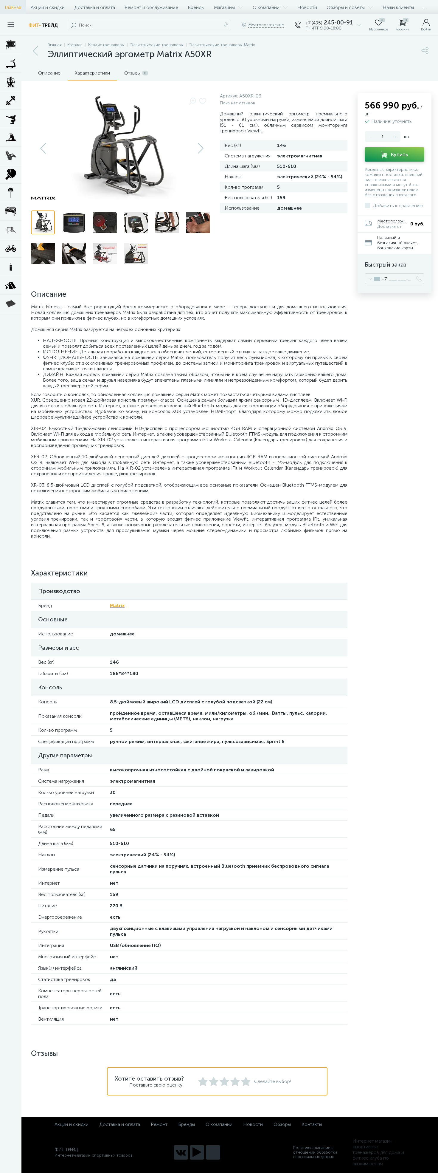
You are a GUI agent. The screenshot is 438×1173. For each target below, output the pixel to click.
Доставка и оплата (94, 7)
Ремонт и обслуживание (151, 7)
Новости (307, 7)
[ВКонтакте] (181, 1152)
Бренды (196, 7)
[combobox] (376, 279)
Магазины (224, 7)
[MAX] (213, 1152)
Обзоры (282, 1124)
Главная (13, 7)
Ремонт (159, 1124)
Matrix (117, 605)
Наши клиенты (398, 7)
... (424, 7)
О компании (266, 7)
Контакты (312, 1124)
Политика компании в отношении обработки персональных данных (315, 1152)
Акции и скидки (48, 7)
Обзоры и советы (346, 7)
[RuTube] (197, 1152)
